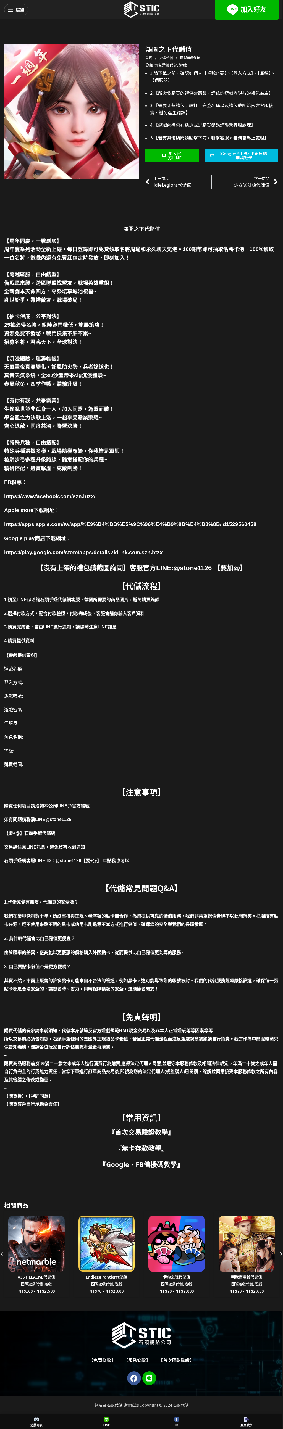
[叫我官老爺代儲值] (247, 1244)
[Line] (149, 1378)
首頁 (149, 57)
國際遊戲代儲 (190, 57)
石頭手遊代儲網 (39, 833)
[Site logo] (141, 9)
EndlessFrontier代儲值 (106, 1277)
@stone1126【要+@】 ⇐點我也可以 (92, 860)
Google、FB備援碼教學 (141, 1164)
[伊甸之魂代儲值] (176, 1244)
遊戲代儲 (166, 57)
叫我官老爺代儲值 (246, 1277)
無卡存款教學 (141, 1148)
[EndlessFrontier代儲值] (106, 1244)
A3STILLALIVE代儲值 (36, 1277)
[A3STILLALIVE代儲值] (36, 1244)
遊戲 (183, 65)
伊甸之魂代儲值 (176, 1277)
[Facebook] (134, 1378)
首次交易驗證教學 (141, 1132)
